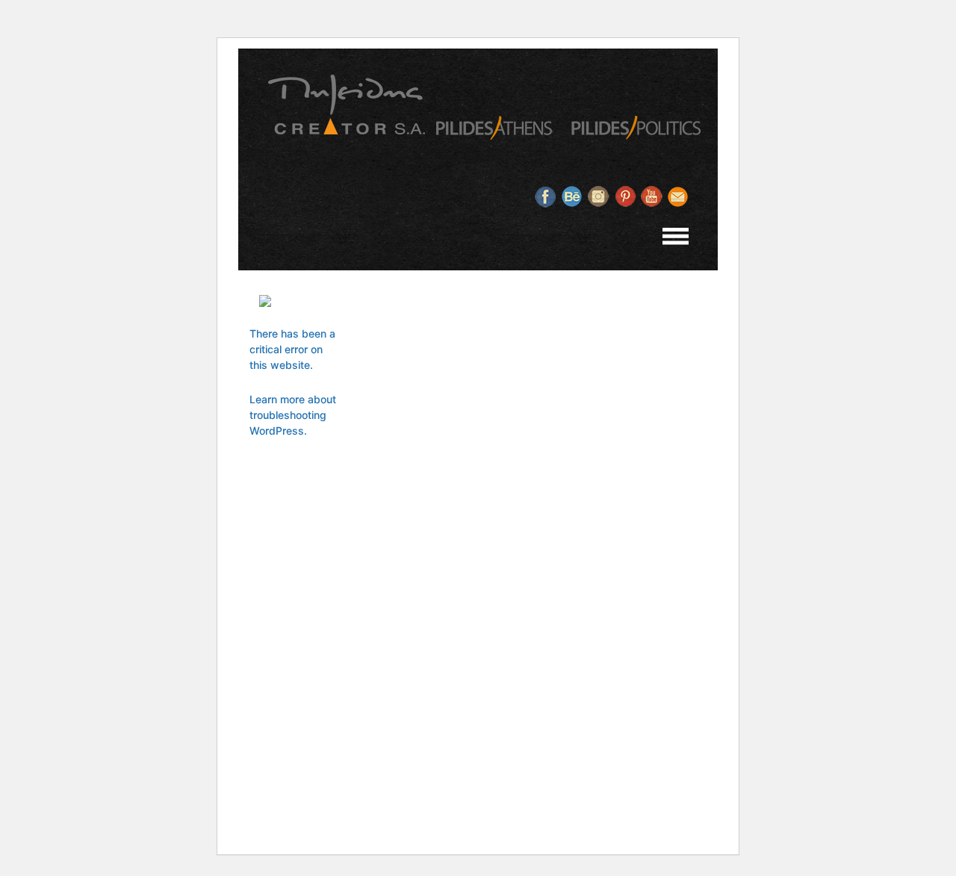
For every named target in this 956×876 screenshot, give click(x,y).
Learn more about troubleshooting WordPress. (292, 415)
